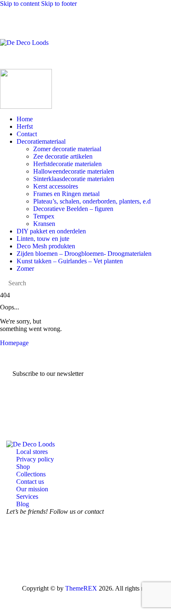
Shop (23, 466)
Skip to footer (59, 3)
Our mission (32, 489)
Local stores (32, 451)
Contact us (30, 481)
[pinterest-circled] (63, 544)
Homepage (14, 342)
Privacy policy (35, 459)
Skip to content (19, 3)
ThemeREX (81, 588)
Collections (31, 474)
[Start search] (165, 32)
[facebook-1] (16, 544)
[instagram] (39, 544)
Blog (22, 504)
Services (27, 496)
